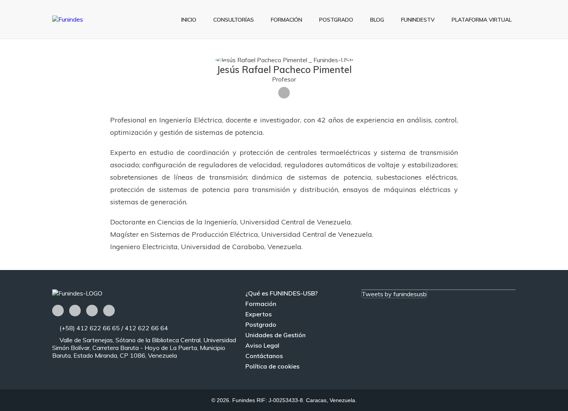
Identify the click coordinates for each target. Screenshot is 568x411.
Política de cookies (272, 366)
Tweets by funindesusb (394, 294)
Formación (286, 19)
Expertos (258, 314)
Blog (377, 19)
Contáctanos (264, 356)
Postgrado (336, 19)
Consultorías (233, 19)
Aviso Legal (262, 345)
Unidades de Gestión (275, 335)
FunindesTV (418, 19)
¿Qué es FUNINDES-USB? (281, 293)
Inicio (188, 19)
